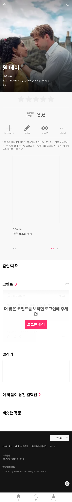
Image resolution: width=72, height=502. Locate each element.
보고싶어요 (9, 133)
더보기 (63, 133)
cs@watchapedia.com (13, 459)
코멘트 (27, 133)
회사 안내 (53, 446)
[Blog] (67, 483)
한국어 (59, 437)
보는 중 (45, 133)
